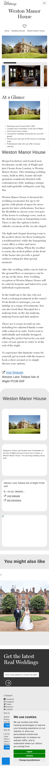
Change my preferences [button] (29, 760)
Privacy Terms (9, 719)
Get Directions (14, 500)
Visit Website (14, 372)
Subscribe (9, 725)
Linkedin (9, 709)
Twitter (8, 704)
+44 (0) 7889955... (15, 491)
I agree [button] (29, 751)
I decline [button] (29, 756)
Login (6, 736)
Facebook (10, 699)
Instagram (10, 702)
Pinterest (9, 707)
